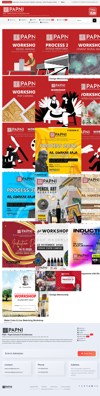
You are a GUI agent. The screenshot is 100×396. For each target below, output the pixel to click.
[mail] (94, 386)
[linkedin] (89, 386)
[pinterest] (86, 386)
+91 (39, 372)
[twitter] (81, 386)
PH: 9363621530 (82, 2)
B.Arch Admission (14, 353)
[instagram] (84, 386)
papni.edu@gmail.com (12, 368)
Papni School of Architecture (47, 389)
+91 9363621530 (43, 368)
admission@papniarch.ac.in (14, 372)
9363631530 (44, 372)
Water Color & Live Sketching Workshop (23, 320)
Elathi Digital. (67, 389)
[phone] (97, 386)
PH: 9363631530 (74, 2)
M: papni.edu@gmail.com (92, 2)
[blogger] (92, 386)
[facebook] (79, 386)
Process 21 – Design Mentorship (53, 294)
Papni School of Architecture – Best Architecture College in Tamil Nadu (46, 2)
